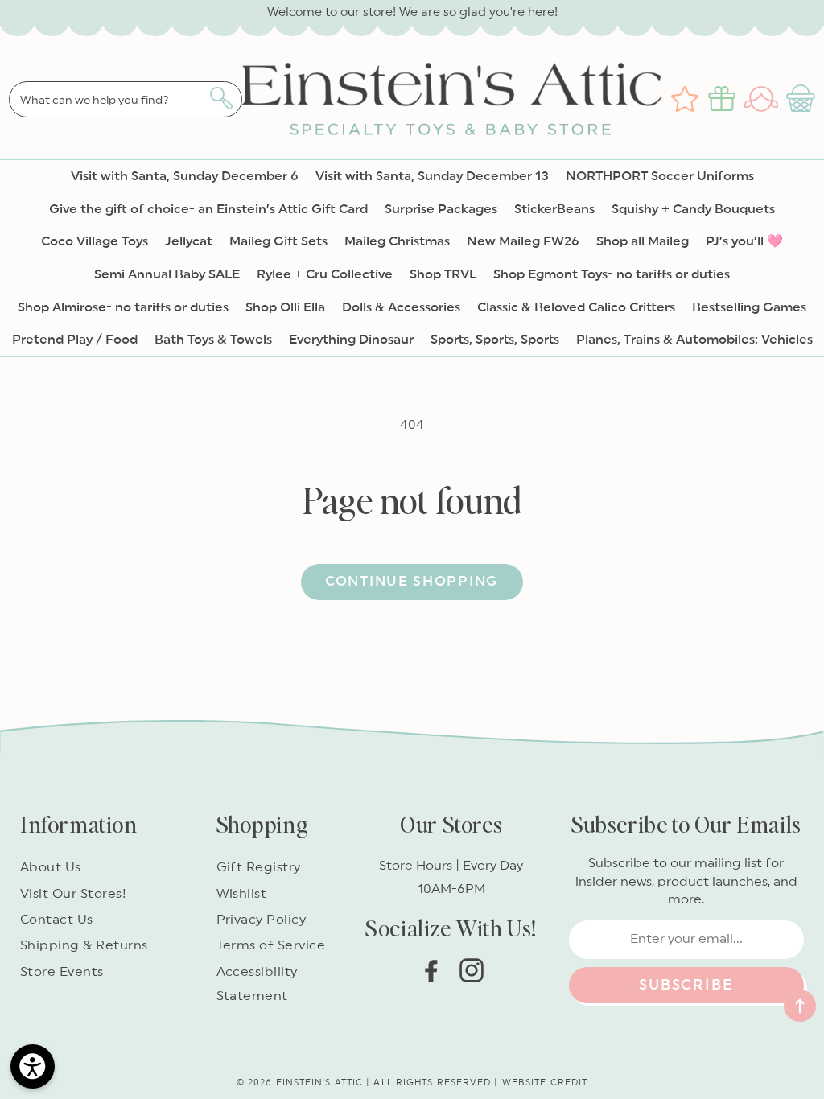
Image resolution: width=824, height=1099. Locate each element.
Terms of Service (271, 945)
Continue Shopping (412, 581)
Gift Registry (258, 867)
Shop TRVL (443, 274)
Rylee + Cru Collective (325, 274)
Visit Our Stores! (73, 893)
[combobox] (125, 99)
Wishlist (241, 893)
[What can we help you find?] (221, 98)
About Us (50, 867)
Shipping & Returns (84, 945)
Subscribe (686, 985)
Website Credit (544, 1082)
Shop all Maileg (642, 241)
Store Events (62, 971)
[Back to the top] (800, 1006)
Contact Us (56, 919)
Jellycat (188, 241)
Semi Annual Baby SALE (167, 274)
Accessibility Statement (257, 983)
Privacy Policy (261, 919)
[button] (802, 99)
